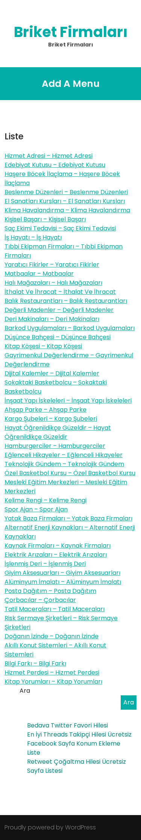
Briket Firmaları (70, 32)
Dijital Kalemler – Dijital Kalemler (52, 373)
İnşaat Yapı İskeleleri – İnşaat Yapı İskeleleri (68, 400)
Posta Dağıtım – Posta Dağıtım (50, 591)
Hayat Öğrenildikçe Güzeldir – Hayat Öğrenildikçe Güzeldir (58, 432)
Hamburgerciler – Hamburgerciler (55, 446)
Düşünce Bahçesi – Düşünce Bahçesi (58, 337)
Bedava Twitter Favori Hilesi (67, 725)
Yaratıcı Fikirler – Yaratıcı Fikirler (52, 264)
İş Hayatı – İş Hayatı (33, 237)
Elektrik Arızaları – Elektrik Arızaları (56, 554)
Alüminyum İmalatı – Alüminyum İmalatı (63, 582)
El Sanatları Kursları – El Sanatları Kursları (65, 201)
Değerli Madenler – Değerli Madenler (59, 310)
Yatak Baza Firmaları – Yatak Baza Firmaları (68, 518)
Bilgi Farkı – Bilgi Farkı (35, 663)
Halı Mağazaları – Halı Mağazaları (53, 282)
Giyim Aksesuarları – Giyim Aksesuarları (62, 572)
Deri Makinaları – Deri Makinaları (52, 319)
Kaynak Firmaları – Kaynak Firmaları (58, 545)
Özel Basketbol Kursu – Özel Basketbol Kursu (70, 473)
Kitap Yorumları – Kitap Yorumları (53, 681)
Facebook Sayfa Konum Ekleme (73, 743)
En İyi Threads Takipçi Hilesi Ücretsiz (79, 734)
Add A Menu (71, 83)
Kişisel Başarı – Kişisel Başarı (45, 219)
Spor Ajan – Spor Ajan (36, 509)
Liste (33, 752)
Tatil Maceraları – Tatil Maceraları (55, 609)
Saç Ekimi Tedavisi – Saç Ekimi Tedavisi (60, 228)
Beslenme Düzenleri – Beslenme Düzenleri (66, 192)
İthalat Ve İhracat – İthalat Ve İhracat (60, 291)
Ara (25, 690)
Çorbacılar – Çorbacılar (40, 600)
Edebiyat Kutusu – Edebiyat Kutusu (55, 165)
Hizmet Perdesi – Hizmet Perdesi (52, 672)
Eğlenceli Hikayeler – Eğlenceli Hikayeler (64, 455)
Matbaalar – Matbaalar (39, 273)
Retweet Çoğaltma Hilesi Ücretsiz (76, 761)
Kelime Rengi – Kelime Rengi (45, 500)
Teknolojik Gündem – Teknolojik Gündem (64, 464)
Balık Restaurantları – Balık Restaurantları (66, 300)
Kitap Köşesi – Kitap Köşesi (43, 346)
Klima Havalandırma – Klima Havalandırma (67, 210)
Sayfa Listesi (44, 770)
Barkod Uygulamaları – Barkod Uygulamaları (70, 328)
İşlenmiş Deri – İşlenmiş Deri (45, 563)
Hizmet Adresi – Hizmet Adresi (48, 155)
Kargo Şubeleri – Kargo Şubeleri (51, 418)
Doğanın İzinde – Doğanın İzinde (52, 636)
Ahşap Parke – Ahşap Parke (45, 409)
